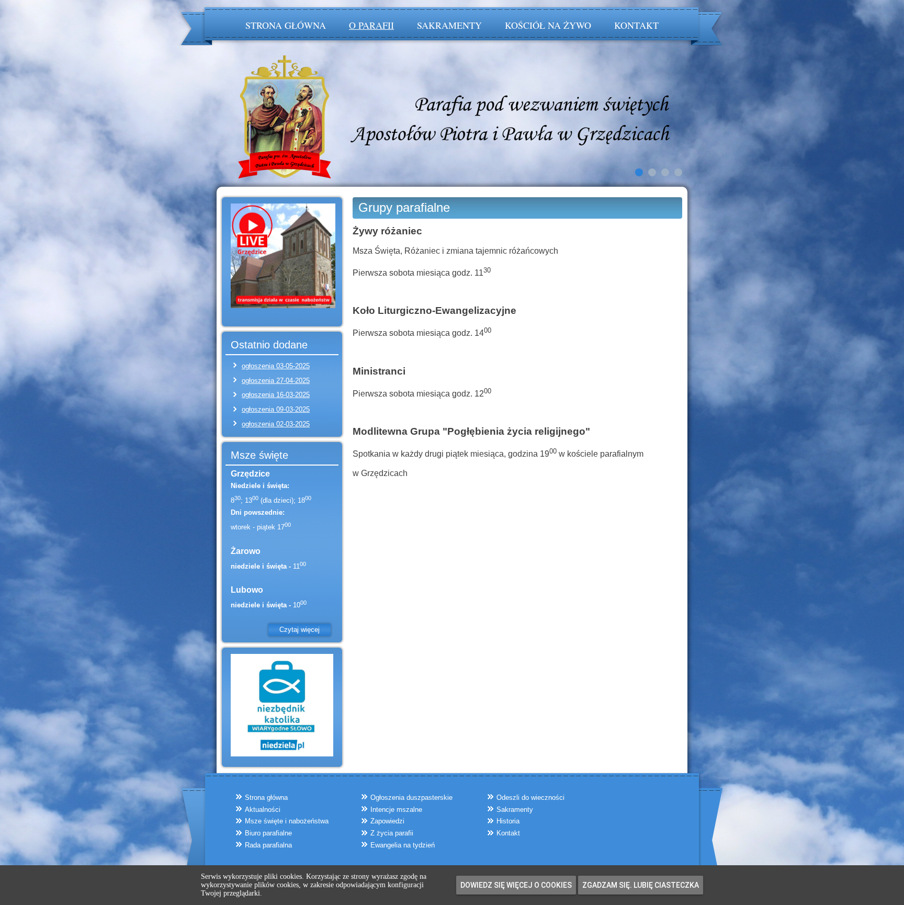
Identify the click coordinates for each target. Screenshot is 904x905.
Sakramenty (449, 25)
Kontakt (636, 25)
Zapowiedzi (387, 821)
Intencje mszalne (396, 809)
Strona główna (285, 25)
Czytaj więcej (299, 630)
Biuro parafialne (268, 833)
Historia (507, 821)
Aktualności (262, 809)
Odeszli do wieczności (530, 797)
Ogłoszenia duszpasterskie (411, 797)
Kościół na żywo (548, 25)
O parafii (371, 25)
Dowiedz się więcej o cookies (516, 885)
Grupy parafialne (404, 207)
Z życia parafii (391, 833)
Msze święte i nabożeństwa (287, 821)
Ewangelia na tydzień (402, 845)
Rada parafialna (268, 845)
